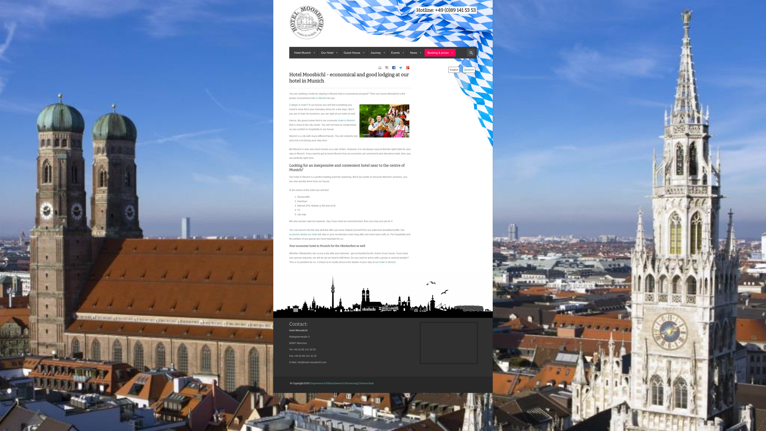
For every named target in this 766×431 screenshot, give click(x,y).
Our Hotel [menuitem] (327, 52)
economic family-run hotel (303, 234)
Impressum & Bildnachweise (327, 383)
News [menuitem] (413, 52)
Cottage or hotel (298, 105)
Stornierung (351, 383)
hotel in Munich (318, 98)
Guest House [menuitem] (352, 52)
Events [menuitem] (395, 52)
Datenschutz (367, 383)
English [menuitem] (454, 69)
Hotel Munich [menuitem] (302, 52)
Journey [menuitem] (376, 52)
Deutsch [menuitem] (469, 69)
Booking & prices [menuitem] (438, 52)
